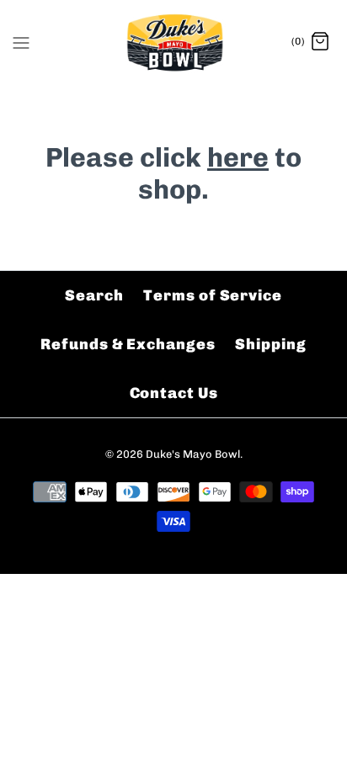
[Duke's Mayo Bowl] (174, 42)
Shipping (270, 344)
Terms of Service (212, 295)
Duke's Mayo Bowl (193, 454)
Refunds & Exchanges (127, 344)
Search (94, 295)
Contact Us (174, 393)
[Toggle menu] (21, 41)
